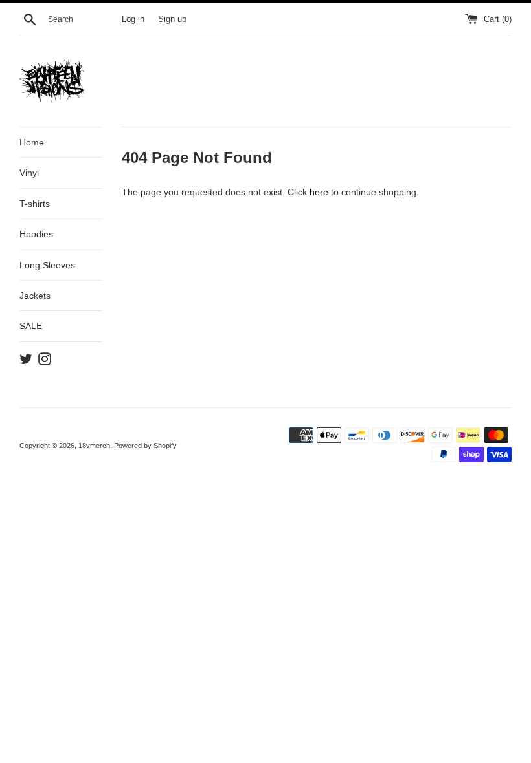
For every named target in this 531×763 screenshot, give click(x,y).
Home (31, 142)
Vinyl (29, 172)
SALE (30, 326)
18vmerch (94, 445)
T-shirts (34, 204)
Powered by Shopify (145, 445)
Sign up (172, 19)
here (319, 192)
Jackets (35, 295)
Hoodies (36, 234)
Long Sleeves (47, 265)
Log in (133, 19)
